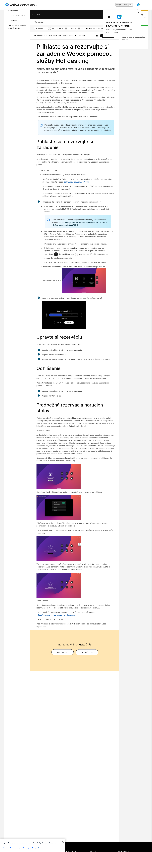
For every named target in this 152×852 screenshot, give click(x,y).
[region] (32, 845)
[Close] (62, 841)
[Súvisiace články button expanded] (145, 30)
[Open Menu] (145, 5)
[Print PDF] (97, 36)
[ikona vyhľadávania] (117, 5)
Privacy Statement (10, 848)
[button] (138, 5)
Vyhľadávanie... (124, 5)
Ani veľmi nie (87, 652)
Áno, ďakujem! (63, 652)
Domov (34, 15)
